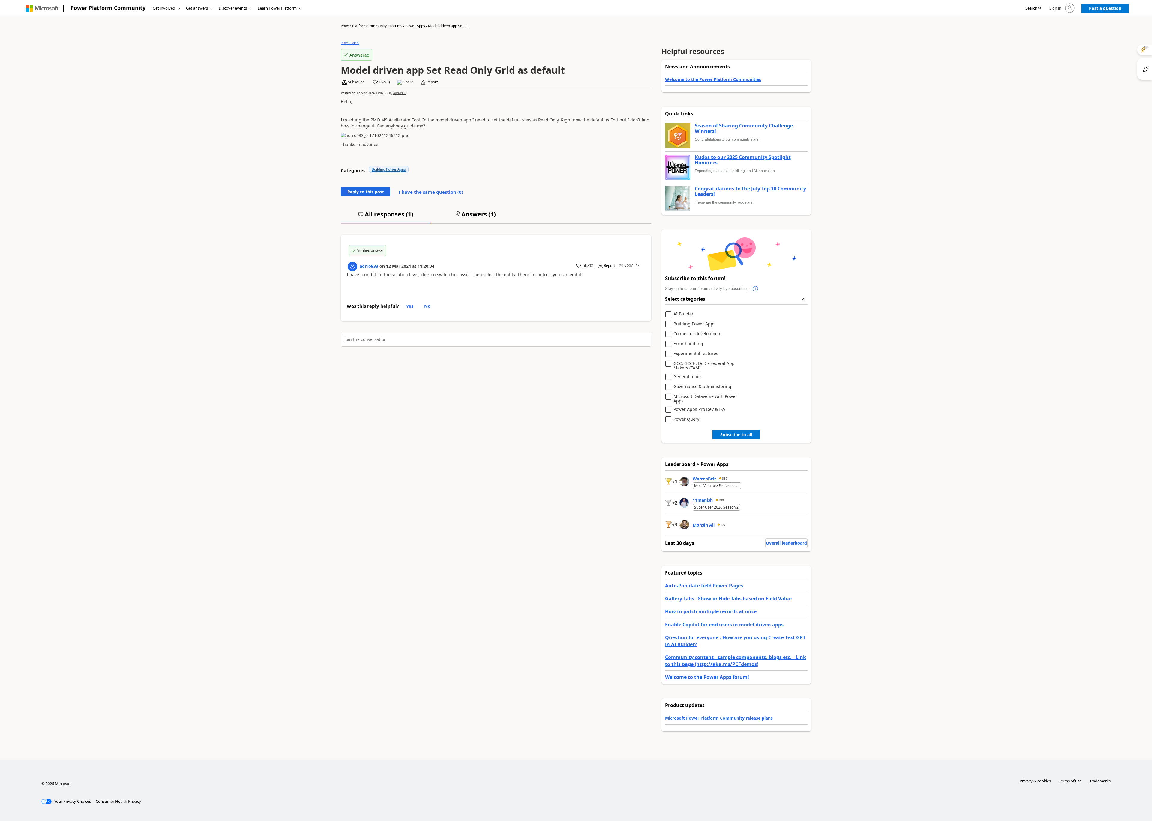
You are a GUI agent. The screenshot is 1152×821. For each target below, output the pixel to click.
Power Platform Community (108, 7)
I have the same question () (431, 192)
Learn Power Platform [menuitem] (277, 8)
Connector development (698, 333)
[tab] (386, 216)
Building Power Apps (389, 169)
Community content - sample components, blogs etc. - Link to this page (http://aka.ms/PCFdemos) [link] (735, 660)
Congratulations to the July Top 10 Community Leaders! (750, 191)
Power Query (686, 419)
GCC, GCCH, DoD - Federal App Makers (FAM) (704, 365)
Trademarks (1100, 781)
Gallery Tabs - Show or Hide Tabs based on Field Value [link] (728, 598)
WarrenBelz (704, 479)
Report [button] (432, 82)
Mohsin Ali (704, 525)
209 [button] (721, 500)
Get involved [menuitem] (164, 8)
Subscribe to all (736, 434)
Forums (396, 25)
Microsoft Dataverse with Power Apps (705, 398)
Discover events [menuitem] (233, 8)
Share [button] (408, 82)
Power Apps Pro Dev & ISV (699, 409)
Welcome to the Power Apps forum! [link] (707, 677)
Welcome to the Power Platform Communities (713, 79)
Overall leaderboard (786, 543)
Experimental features (696, 353)
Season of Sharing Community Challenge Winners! (744, 128)
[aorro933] (352, 266)
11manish (703, 500)
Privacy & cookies (1035, 781)
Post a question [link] (1105, 8)
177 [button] (723, 525)
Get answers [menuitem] (197, 8)
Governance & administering (702, 386)
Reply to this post (365, 192)
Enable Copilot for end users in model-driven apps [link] (724, 624)
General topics (688, 376)
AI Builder (684, 314)
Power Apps (415, 25)
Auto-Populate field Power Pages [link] (704, 585)
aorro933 (399, 93)
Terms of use (1070, 781)
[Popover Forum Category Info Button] (755, 288)
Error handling (688, 343)
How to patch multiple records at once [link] (711, 611)
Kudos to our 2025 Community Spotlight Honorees (743, 160)
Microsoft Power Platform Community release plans (719, 718)
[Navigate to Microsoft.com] (42, 8)
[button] (1033, 8)
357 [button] (725, 478)
